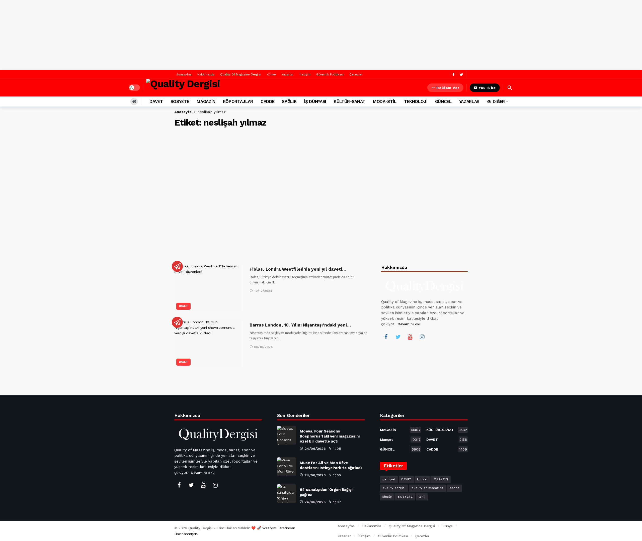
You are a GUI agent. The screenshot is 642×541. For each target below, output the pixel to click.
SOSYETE (405, 496)
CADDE (446, 449)
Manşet (400, 440)
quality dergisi (394, 488)
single (387, 496)
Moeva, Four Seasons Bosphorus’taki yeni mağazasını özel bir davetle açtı (330, 436)
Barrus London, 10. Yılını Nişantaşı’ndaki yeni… (300, 325)
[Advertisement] (321, 35)
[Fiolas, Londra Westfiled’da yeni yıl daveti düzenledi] (208, 287)
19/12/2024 (263, 291)
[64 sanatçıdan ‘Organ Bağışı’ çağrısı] (286, 493)
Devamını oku (410, 324)
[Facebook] (453, 74)
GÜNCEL (400, 449)
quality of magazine (428, 488)
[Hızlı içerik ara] (510, 87)
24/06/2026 (315, 449)
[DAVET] (177, 266)
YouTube (487, 88)
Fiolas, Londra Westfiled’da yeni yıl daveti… (298, 269)
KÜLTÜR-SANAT (446, 430)
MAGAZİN (400, 430)
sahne (454, 488)
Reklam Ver (447, 88)
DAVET (183, 306)
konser (422, 479)
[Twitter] (461, 74)
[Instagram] (422, 337)
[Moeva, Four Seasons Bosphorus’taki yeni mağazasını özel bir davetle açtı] (286, 435)
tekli (422, 496)
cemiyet (388, 479)
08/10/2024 (263, 347)
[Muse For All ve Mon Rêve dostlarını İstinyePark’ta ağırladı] (286, 466)
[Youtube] (410, 337)
